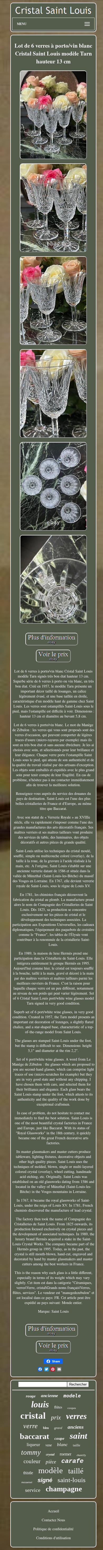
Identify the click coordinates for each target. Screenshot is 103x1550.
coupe (59, 1438)
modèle (50, 1470)
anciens (75, 1427)
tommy (31, 1452)
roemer (65, 1454)
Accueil (53, 1510)
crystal (50, 1454)
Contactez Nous (53, 1519)
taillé (75, 1471)
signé (45, 1480)
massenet (26, 1482)
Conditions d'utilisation (53, 1537)
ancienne (49, 1395)
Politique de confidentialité (53, 1528)
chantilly (81, 1455)
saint (78, 1436)
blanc (62, 1444)
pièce (51, 1461)
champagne (64, 1489)
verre (30, 1426)
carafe (72, 1461)
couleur (32, 1461)
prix (56, 1417)
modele (72, 1395)
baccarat (34, 1436)
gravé (58, 1428)
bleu (46, 1428)
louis (40, 1404)
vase (48, 1445)
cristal (33, 1416)
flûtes (58, 1406)
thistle (28, 1473)
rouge (31, 1396)
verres (76, 1416)
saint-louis (72, 1479)
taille (76, 1445)
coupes (71, 1407)
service (32, 1490)
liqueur (33, 1444)
